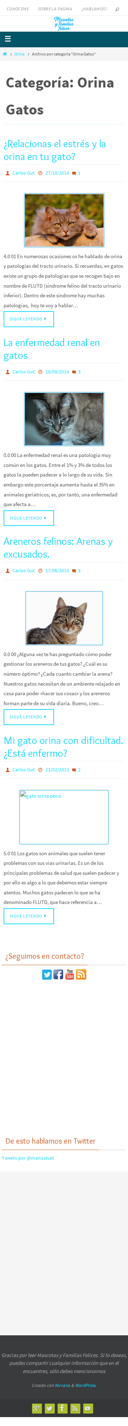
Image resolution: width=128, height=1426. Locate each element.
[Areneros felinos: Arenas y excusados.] (64, 612)
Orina (20, 54)
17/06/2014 (57, 566)
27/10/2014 (57, 172)
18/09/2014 (57, 369)
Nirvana (62, 1377)
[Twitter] (49, 1400)
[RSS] (75, 1400)
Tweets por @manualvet (28, 1150)
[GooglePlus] (36, 1400)
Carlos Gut (23, 172)
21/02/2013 (57, 763)
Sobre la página (55, 8)
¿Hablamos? (94, 8)
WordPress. (85, 1377)
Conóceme (18, 8)
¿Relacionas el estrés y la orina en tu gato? (55, 150)
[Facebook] (62, 1400)
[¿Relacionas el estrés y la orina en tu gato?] (64, 218)
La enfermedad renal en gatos (52, 347)
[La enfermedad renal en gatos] (64, 415)
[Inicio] (5, 54)
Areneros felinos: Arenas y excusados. (58, 544)
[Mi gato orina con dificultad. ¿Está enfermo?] (64, 809)
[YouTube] (87, 1400)
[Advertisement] (64, 1050)
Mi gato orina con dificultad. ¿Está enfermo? (63, 741)
